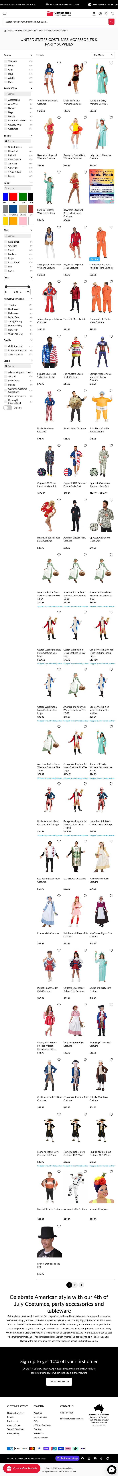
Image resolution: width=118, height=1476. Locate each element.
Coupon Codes (13, 1425)
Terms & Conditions (15, 1429)
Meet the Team (40, 1417)
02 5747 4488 (66, 1412)
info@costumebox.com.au (71, 1418)
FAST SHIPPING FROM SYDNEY (49, 4)
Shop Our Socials (41, 1437)
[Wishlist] (106, 14)
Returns (10, 1417)
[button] (4, 14)
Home (9, 31)
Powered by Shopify (38, 1458)
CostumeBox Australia (22, 1458)
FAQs (36, 1421)
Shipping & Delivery (15, 1413)
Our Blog (37, 1429)
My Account (12, 1421)
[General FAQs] (100, 14)
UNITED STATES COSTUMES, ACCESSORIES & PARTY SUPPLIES (41, 31)
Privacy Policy (13, 1433)
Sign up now (58, 1381)
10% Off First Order (42, 1425)
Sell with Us (39, 1433)
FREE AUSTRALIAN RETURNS (90, 4)
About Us (38, 1413)
